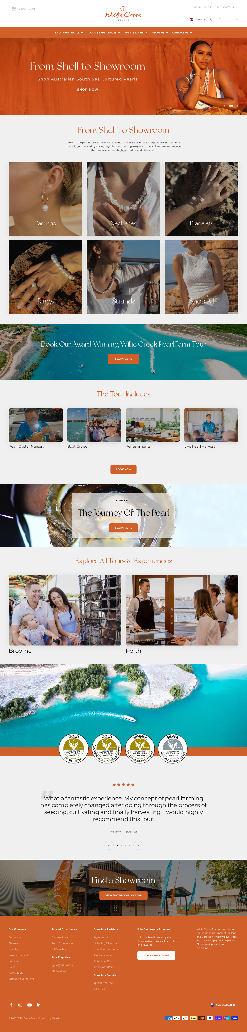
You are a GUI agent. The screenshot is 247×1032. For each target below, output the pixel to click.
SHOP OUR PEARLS (67, 32)
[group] (123, 76)
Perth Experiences (62, 943)
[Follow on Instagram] (20, 1005)
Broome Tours (60, 937)
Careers (13, 960)
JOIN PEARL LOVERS (156, 955)
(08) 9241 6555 (106, 983)
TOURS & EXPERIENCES (101, 32)
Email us (61, 971)
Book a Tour (225, 7)
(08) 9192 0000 (64, 965)
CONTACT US (180, 32)
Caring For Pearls (104, 960)
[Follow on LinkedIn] (38, 1005)
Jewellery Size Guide (106, 949)
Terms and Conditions (21, 978)
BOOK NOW (123, 469)
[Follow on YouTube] (29, 1005)
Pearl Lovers (203, 7)
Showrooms (27, 8)
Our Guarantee (103, 955)
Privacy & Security (19, 955)
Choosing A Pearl (104, 966)
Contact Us (15, 937)
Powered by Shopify (49, 1018)
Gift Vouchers (59, 949)
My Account (101, 937)
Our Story (14, 949)
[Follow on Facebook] (11, 1005)
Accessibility (16, 972)
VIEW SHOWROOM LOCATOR (123, 895)
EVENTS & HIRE (134, 32)
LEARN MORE (123, 358)
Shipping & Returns (105, 943)
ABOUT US (158, 32)
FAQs (12, 966)
